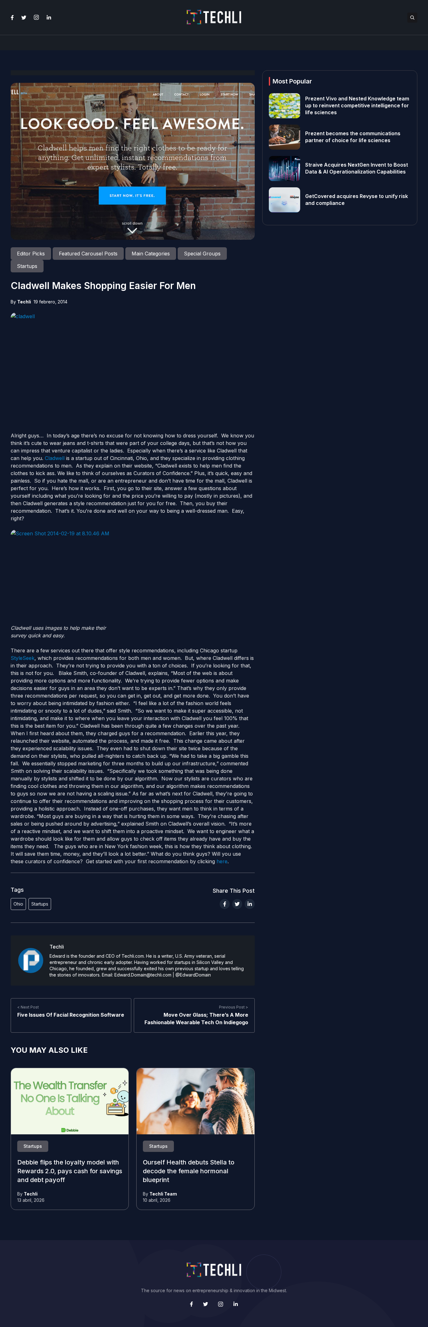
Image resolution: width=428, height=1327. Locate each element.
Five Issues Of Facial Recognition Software (70, 1015)
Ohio (18, 904)
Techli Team (163, 1193)
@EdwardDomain (193, 974)
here (222, 861)
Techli (24, 301)
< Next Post (28, 1007)
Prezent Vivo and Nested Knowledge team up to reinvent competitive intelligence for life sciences (357, 106)
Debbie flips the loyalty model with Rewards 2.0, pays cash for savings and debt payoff (69, 1171)
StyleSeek (22, 658)
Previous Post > (233, 1007)
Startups (39, 904)
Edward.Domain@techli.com (142, 974)
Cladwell (55, 458)
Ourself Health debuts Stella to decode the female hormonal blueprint (188, 1171)
